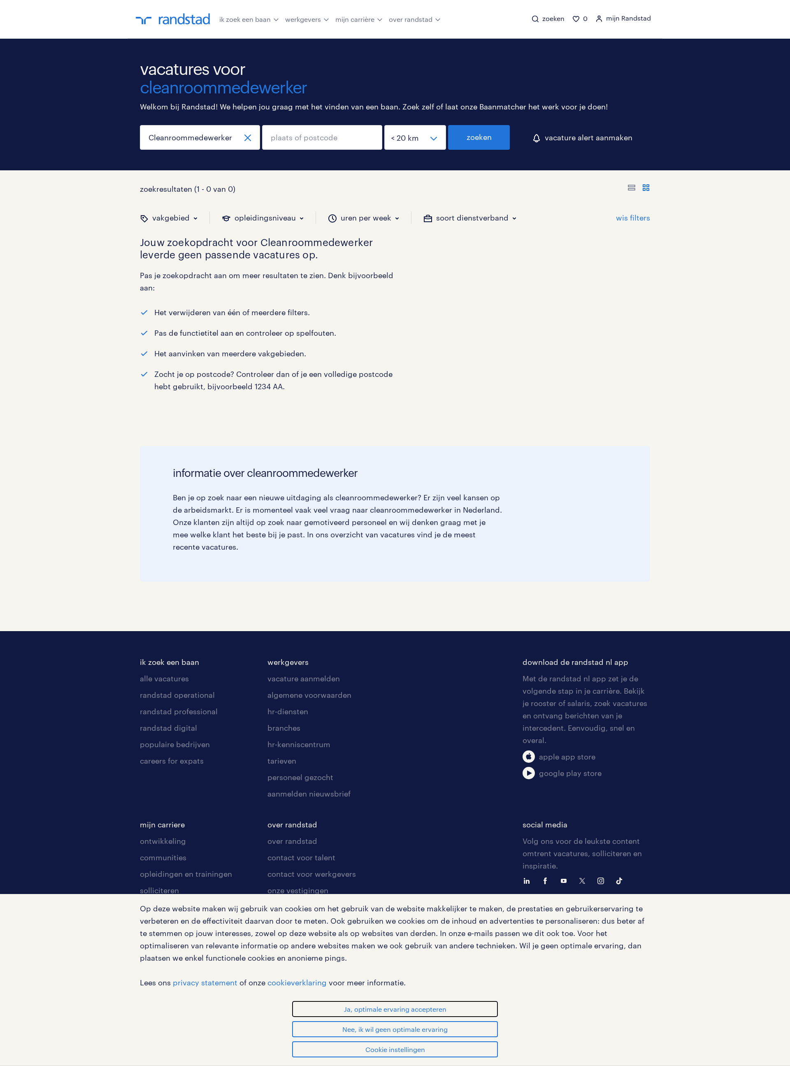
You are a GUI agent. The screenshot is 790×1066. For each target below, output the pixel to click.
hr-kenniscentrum (298, 744)
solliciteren (159, 890)
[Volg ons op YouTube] (566, 880)
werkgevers (303, 19)
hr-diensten (287, 711)
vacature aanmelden (303, 678)
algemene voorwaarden (309, 694)
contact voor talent (301, 857)
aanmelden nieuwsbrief (309, 793)
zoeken (479, 137)
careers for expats (172, 760)
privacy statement (205, 982)
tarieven (281, 760)
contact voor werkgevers (311, 873)
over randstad (410, 19)
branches (283, 727)
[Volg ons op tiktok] (621, 880)
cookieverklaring (297, 982)
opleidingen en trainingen (186, 873)
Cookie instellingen (395, 1049)
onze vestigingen (297, 890)
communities (163, 857)
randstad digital (168, 727)
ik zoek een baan (245, 19)
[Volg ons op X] (584, 880)
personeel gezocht (300, 777)
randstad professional (179, 711)
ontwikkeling (163, 840)
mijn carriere (162, 824)
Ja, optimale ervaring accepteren (395, 1009)
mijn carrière (354, 19)
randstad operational (177, 694)
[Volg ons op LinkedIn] (529, 880)
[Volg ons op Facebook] (547, 880)
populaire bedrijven (175, 744)
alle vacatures (164, 678)
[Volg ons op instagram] (603, 880)
